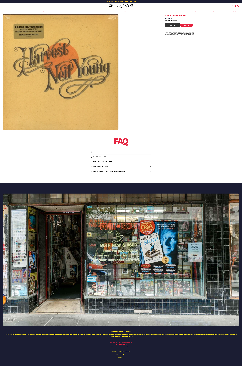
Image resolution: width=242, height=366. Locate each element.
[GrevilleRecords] (121, 6)
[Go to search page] (232, 6)
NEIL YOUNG (168, 18)
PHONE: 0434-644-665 (121, 344)
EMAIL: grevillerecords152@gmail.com (121, 342)
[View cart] (238, 6)
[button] (232, 6)
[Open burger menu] (4, 6)
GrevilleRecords (125, 351)
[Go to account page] (235, 6)
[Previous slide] (3, 1)
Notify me (186, 25)
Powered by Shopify (121, 354)
